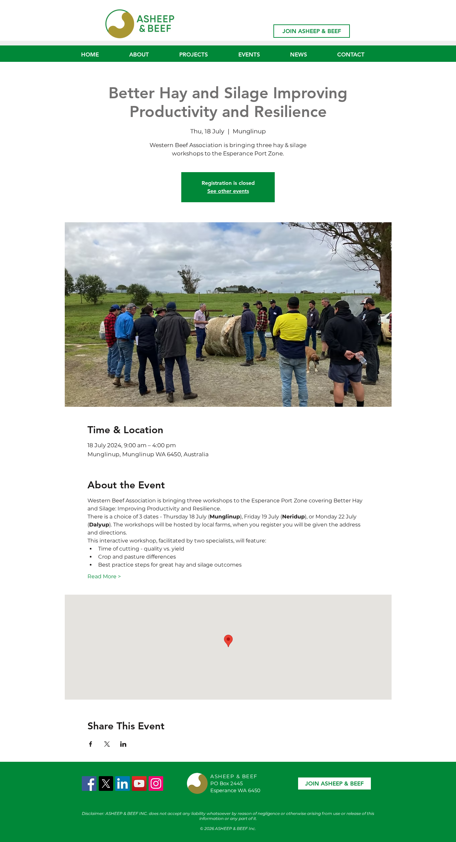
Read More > (104, 576)
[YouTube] (139, 783)
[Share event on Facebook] (90, 744)
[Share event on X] (107, 744)
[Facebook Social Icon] (89, 783)
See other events (228, 191)
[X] (105, 783)
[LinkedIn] (122, 783)
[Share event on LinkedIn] (123, 744)
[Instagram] (156, 783)
